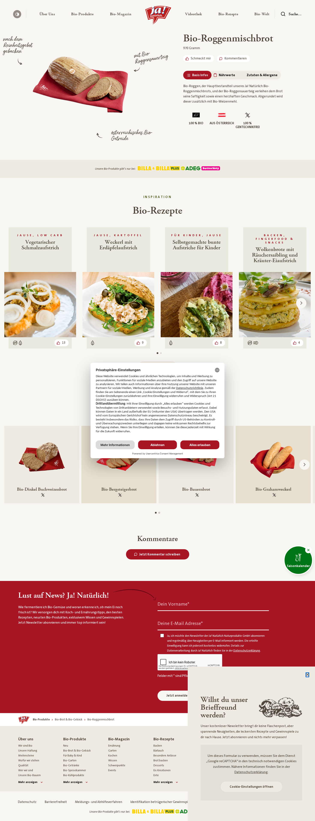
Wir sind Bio (25, 745)
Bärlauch (158, 750)
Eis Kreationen (162, 770)
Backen (157, 745)
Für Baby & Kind (72, 755)
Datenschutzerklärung (251, 772)
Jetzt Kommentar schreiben (159, 554)
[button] (47, 14)
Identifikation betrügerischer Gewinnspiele (161, 802)
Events (112, 770)
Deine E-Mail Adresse (180, 623)
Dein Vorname (173, 604)
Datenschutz (27, 802)
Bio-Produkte (74, 739)
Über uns (25, 739)
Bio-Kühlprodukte (73, 775)
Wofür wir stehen (28, 760)
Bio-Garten (69, 760)
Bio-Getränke (71, 765)
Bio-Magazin (119, 739)
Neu (65, 745)
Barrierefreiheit (56, 802)
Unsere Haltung (27, 750)
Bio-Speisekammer (74, 770)
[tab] (197, 75)
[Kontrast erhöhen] (17, 14)
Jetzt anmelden (177, 695)
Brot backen (160, 760)
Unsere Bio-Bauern (29, 775)
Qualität (23, 765)
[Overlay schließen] (307, 675)
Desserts (158, 765)
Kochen (112, 755)
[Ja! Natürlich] (158, 16)
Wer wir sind (25, 770)
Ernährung (114, 745)
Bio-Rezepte (163, 739)
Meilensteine (26, 755)
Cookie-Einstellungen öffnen (251, 787)
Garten (112, 750)
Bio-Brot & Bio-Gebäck (77, 750)
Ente (156, 775)
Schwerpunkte (116, 765)
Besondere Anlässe (164, 755)
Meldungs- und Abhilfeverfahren (98, 802)
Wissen (112, 760)
